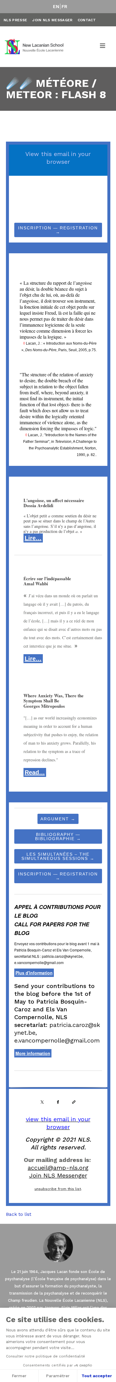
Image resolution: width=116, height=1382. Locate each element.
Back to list (18, 1214)
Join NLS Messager (52, 20)
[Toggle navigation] (103, 47)
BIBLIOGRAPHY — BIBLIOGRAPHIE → (58, 836)
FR (65, 6)
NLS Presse (15, 20)
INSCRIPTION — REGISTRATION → (58, 230)
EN (56, 6)
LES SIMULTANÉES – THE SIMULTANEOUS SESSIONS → (58, 856)
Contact (87, 20)
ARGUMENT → (58, 819)
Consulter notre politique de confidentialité (45, 1356)
